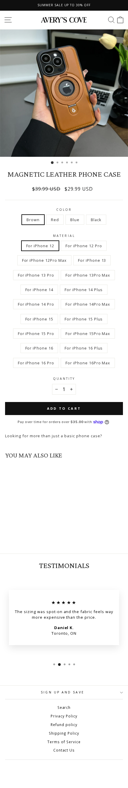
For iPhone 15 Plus (84, 319)
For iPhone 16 (39, 348)
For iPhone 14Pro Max (87, 304)
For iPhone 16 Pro (36, 363)
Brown (33, 219)
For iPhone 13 (92, 260)
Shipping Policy (64, 733)
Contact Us (64, 750)
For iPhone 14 (39, 289)
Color (64, 210)
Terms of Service (63, 741)
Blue (74, 219)
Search (64, 707)
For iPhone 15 (39, 319)
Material (64, 236)
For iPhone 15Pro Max (87, 333)
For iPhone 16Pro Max (87, 363)
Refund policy (64, 724)
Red (55, 219)
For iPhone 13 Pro (36, 275)
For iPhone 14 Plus (84, 289)
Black (96, 219)
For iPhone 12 (40, 245)
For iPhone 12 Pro (83, 245)
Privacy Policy (64, 716)
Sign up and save (62, 692)
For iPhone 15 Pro (36, 333)
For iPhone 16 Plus (84, 348)
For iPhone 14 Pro (36, 304)
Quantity (64, 379)
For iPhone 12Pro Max (44, 260)
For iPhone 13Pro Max (87, 275)
